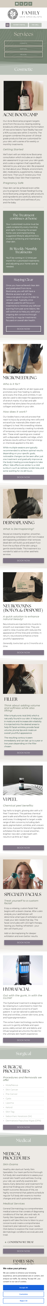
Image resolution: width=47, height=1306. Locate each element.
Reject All (23, 1301)
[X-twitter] (21, 4)
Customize (23, 1294)
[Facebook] (17, 4)
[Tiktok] (26, 4)
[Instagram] (30, 4)
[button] (8, 25)
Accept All (23, 1288)
